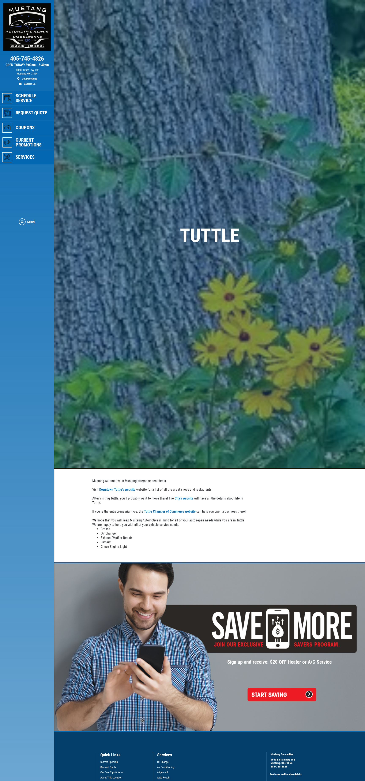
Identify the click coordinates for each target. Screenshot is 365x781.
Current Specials (109, 761)
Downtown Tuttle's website (117, 489)
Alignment (162, 772)
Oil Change (163, 761)
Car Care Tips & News (111, 772)
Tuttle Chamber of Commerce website (170, 511)
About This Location (111, 777)
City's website (184, 498)
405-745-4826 (279, 766)
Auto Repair (163, 777)
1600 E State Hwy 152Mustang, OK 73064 (283, 761)
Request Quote (108, 767)
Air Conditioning (165, 767)
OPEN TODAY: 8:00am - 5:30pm (27, 65)
